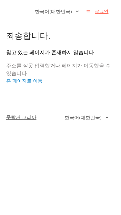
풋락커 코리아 (21, 117)
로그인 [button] (101, 11)
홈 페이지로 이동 (24, 80)
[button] (88, 11)
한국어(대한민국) (54, 11)
